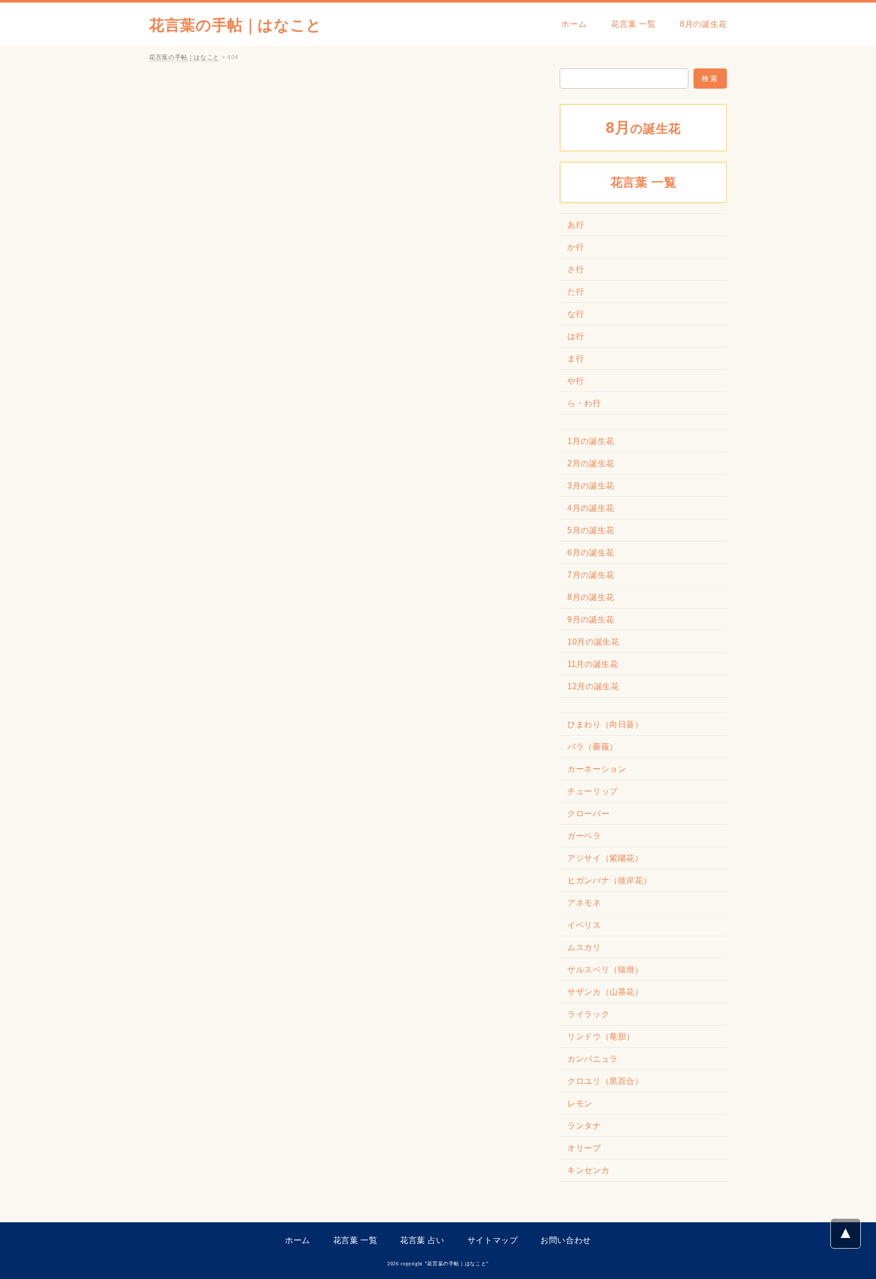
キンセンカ (588, 1170)
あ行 (575, 224)
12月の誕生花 (593, 686)
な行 (575, 314)
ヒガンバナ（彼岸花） (609, 880)
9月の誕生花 (590, 619)
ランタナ (584, 1125)
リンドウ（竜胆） (601, 1036)
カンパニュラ (592, 1059)
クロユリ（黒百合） (605, 1081)
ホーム (574, 24)
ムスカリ (584, 947)
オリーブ (584, 1148)
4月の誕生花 (590, 508)
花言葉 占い (422, 1240)
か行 (575, 247)
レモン (580, 1103)
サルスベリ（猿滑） (605, 969)
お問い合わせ (565, 1240)
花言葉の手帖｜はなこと (235, 25)
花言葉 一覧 (633, 24)
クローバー (588, 813)
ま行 (575, 358)
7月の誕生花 (590, 575)
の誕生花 (643, 127)
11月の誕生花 (592, 664)
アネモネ (584, 902)
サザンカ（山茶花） (605, 992)
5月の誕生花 (590, 530)
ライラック (588, 1014)
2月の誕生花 (590, 463)
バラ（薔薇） (592, 746)
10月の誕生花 (593, 641)
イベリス (584, 925)
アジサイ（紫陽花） (605, 858)
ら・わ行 (584, 403)
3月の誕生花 (590, 485)
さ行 (575, 269)
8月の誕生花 (703, 24)
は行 (575, 336)
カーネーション (596, 769)
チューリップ (592, 791)
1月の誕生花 (590, 441)
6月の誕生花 (590, 552)
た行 (575, 291)
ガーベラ (584, 836)
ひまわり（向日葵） (605, 724)
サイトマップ (492, 1240)
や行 (575, 381)
